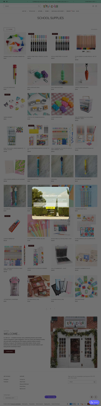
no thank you (50, 210)
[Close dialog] (67, 189)
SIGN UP (50, 207)
